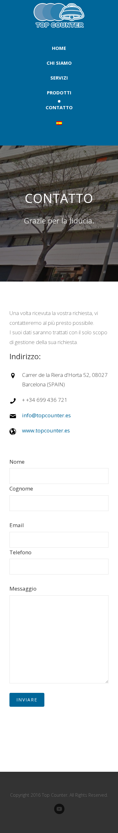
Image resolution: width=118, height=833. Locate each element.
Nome (17, 461)
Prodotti (59, 92)
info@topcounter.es (46, 415)
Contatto (59, 107)
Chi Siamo (59, 63)
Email (16, 525)
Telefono (20, 552)
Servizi (59, 77)
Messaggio (23, 588)
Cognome (21, 488)
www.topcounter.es (46, 430)
